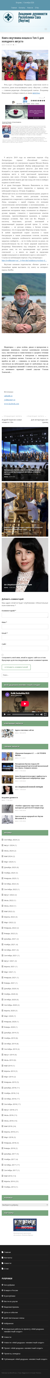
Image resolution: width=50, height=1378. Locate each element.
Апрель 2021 (9, 966)
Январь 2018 (9, 1148)
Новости (30, 7)
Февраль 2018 (10, 1143)
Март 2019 (8, 1076)
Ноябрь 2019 (9, 1038)
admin (4, 45)
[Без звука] (41, 714)
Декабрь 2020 (10, 988)
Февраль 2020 (10, 1021)
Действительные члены (14, 1318)
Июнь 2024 (8, 851)
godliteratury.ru (9, 399)
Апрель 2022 (9, 917)
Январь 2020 (9, 1027)
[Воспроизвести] (5, 714)
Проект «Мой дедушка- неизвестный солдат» (23, 1348)
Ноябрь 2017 (9, 1159)
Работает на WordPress (9, 1373)
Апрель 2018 (9, 1132)
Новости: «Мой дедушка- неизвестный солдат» (24, 1342)
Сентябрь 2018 (10, 1104)
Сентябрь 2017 (10, 1170)
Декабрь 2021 (10, 939)
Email (5, 633)
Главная (14, 7)
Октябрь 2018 (10, 1099)
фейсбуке (36, 93)
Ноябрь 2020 (9, 994)
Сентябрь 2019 (10, 1049)
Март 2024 (8, 862)
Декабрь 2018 (10, 1088)
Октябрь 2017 (10, 1165)
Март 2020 (8, 1016)
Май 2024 (8, 856)
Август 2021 (9, 961)
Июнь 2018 (8, 1121)
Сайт (4, 644)
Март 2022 (8, 922)
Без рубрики (9, 1285)
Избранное (8, 1323)
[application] (25, 704)
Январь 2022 (9, 933)
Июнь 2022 (8, 906)
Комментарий (9, 610)
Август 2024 (9, 845)
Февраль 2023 (10, 878)
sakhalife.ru (8, 395)
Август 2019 (9, 1054)
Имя (4, 622)
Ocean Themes (36, 1373)
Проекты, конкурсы (12, 1353)
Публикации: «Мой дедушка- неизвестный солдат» (25, 1359)
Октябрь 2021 (10, 950)
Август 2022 (9, 895)
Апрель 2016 (9, 1181)
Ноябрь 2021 (9, 944)
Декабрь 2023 (10, 867)
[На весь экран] (45, 714)
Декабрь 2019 (10, 1032)
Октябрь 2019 (10, 1043)
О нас (37, 7)
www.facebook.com (11, 403)
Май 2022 (8, 911)
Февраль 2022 (10, 928)
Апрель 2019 (9, 1071)
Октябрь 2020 (10, 999)
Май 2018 (8, 1126)
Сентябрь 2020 (10, 1005)
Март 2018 (8, 1137)
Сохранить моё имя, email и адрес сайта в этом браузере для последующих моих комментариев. (25, 658)
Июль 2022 (8, 900)
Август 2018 (9, 1110)
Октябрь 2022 (10, 884)
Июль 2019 (8, 1060)
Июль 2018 (8, 1115)
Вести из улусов (11, 1301)
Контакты (22, 7)
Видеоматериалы (11, 1307)
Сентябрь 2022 (10, 889)
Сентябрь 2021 (10, 955)
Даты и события (11, 1312)
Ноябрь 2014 (9, 1187)
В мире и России (11, 1290)
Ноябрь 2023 (9, 873)
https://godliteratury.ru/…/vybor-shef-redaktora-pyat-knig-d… (24, 260)
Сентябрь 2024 (10, 840)
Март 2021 (8, 972)
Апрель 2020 (9, 1010)
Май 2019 (8, 1065)
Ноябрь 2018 (9, 1093)
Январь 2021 (9, 983)
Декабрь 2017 (10, 1154)
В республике (9, 1296)
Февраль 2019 (10, 1082)
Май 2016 (8, 1176)
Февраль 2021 (10, 977)
